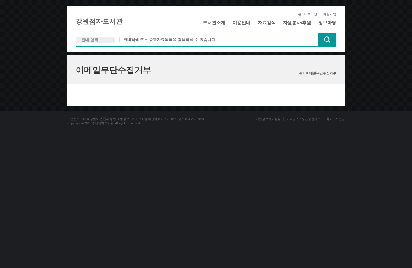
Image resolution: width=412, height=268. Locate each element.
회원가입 (329, 14)
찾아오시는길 (335, 119)
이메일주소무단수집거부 (303, 119)
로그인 (312, 14)
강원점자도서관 (99, 21)
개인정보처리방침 (268, 119)
